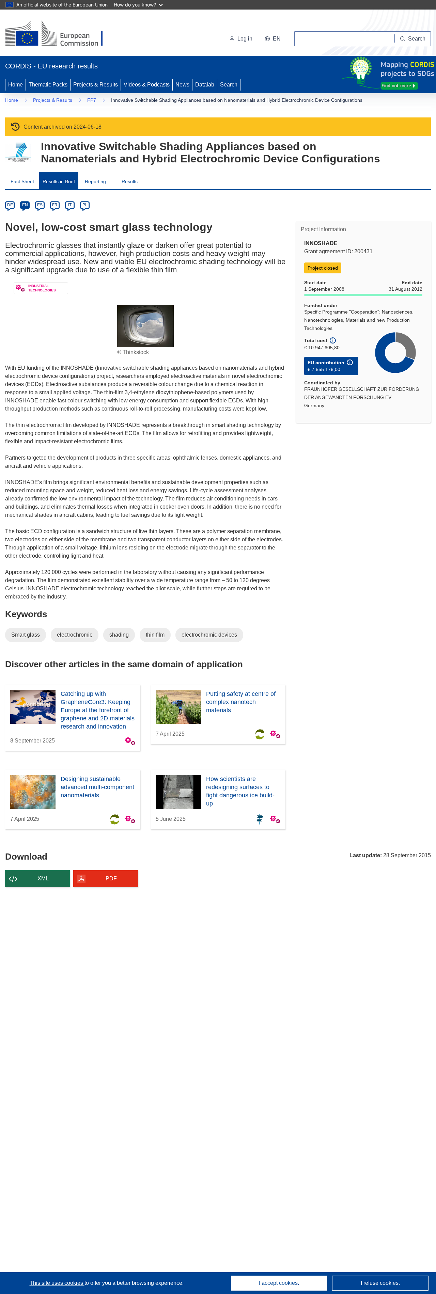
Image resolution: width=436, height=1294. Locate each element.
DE (10, 205)
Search (228, 84)
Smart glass (25, 635)
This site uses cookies (57, 1283)
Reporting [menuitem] (95, 181)
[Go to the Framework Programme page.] (18, 152)
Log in (244, 39)
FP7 (91, 100)
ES (40, 205)
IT (70, 205)
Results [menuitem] (130, 181)
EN (25, 205)
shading (119, 635)
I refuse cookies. (380, 1283)
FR (55, 205)
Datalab (204, 84)
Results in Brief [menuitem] (59, 181)
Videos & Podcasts (147, 84)
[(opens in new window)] (60, 34)
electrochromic (74, 635)
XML (43, 878)
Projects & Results (95, 84)
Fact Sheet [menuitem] (22, 181)
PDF (111, 878)
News (182, 84)
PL (85, 205)
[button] (272, 38)
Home (15, 84)
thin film (155, 635)
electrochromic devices (209, 635)
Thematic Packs (48, 84)
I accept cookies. (279, 1283)
